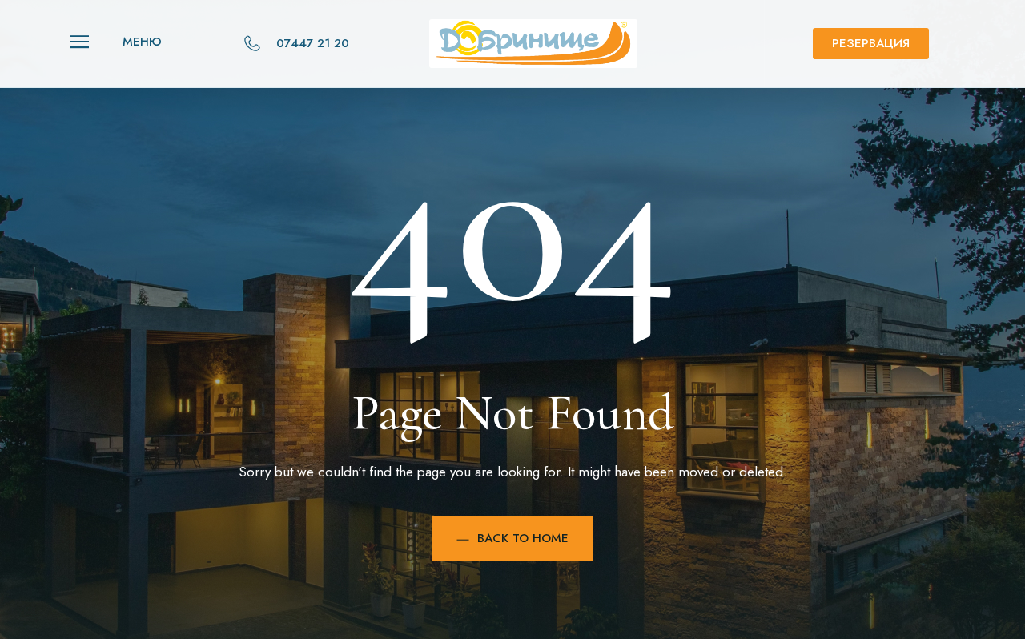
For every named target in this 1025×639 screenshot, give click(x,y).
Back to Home (523, 538)
